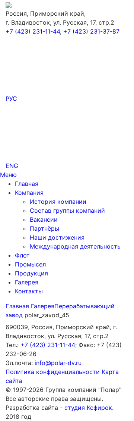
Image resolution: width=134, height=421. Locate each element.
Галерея (26, 282)
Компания (29, 192)
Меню (8, 174)
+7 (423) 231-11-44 (33, 31)
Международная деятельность (75, 246)
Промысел (30, 264)
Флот (22, 255)
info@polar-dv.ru (58, 363)
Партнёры (44, 228)
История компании (58, 201)
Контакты (29, 291)
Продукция (31, 273)
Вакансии (44, 219)
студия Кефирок (88, 407)
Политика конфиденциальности (53, 371)
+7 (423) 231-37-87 (91, 31)
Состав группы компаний (67, 210)
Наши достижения (57, 237)
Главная (26, 183)
